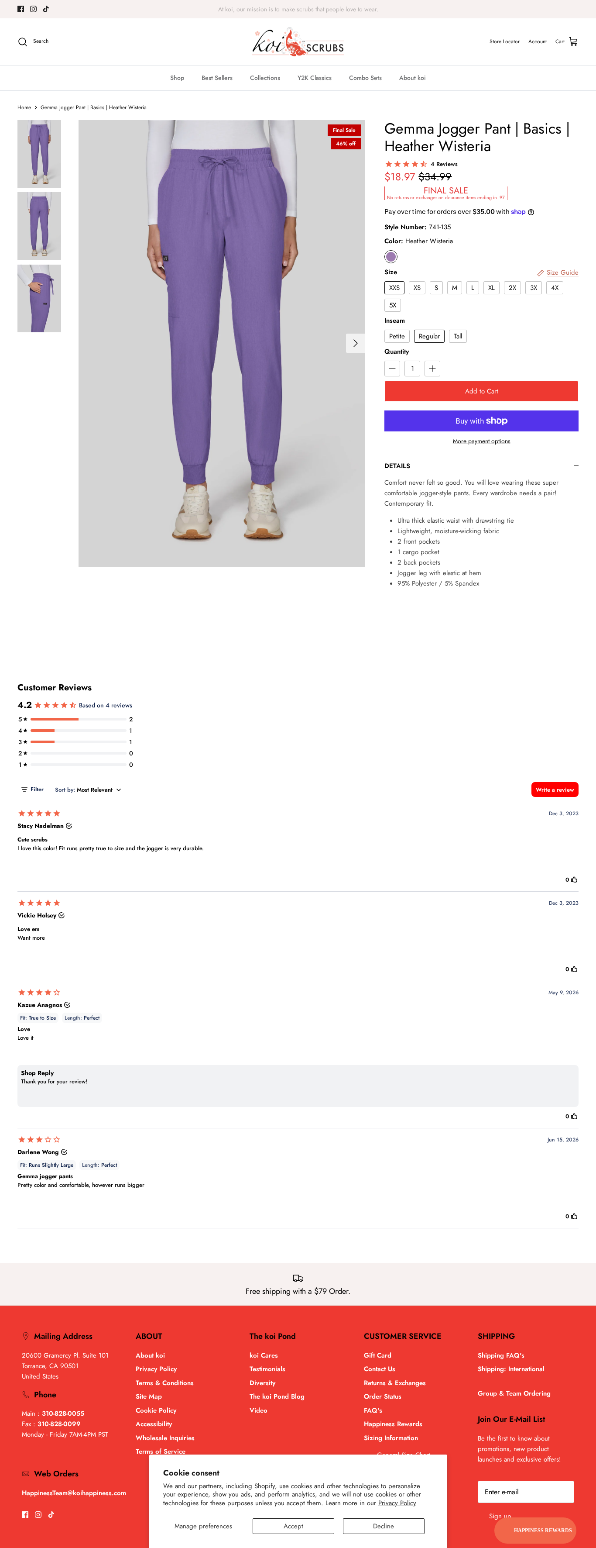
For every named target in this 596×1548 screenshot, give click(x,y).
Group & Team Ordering (514, 1393)
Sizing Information (391, 1438)
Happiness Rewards (393, 1424)
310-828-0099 (59, 1424)
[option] (222, 343)
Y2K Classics (315, 77)
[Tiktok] (46, 9)
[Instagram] (33, 9)
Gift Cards (283, 9)
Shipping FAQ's (501, 1355)
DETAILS (397, 466)
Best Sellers (217, 77)
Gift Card (377, 1355)
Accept (293, 1526)
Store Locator (505, 41)
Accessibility (154, 1424)
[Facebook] (20, 9)
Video (258, 1410)
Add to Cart (481, 391)
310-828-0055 (63, 1413)
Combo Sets (365, 77)
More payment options (481, 441)
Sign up (500, 1516)
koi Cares (264, 1355)
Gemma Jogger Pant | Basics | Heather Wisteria (94, 107)
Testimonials (267, 1369)
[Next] (355, 343)
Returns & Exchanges (395, 1383)
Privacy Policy (397, 1503)
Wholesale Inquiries (165, 1438)
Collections (265, 77)
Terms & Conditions (165, 1383)
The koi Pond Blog (277, 1396)
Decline (383, 1526)
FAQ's (373, 1410)
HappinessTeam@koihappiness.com (74, 1493)
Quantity (396, 351)
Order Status (382, 1396)
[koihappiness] (298, 42)
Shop (177, 77)
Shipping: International (511, 1369)
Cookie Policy (156, 1410)
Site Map (149, 1396)
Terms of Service (160, 1451)
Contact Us (379, 1369)
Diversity (262, 1383)
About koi (412, 77)
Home (24, 107)
